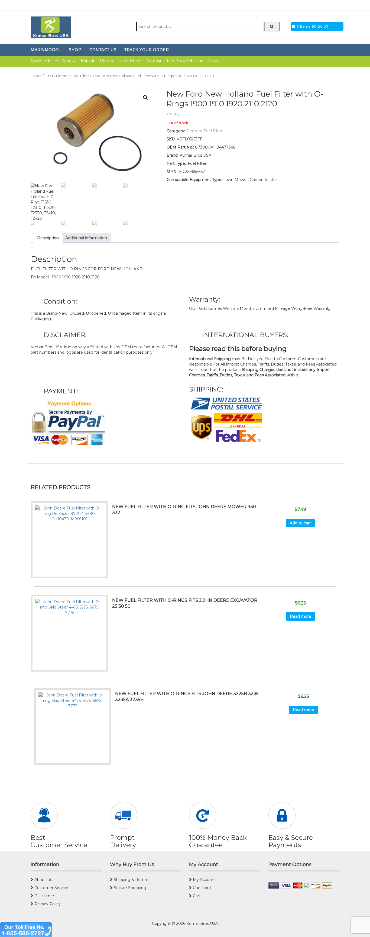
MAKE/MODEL (46, 49)
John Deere (130, 60)
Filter (48, 76)
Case (213, 60)
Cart (196, 895)
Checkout (201, 887)
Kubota (68, 60)
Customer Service (50, 887)
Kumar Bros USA (201, 923)
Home (36, 76)
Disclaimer (43, 895)
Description (48, 237)
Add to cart (300, 523)
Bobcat (88, 60)
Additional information (86, 237)
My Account (204, 879)
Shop (75, 49)
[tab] (48, 238)
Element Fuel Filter (72, 76)
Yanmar (154, 60)
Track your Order (146, 49)
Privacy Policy (47, 904)
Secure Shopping (129, 887)
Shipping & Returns (131, 879)
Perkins (107, 60)
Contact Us (102, 49)
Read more (300, 616)
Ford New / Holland (185, 60)
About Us (42, 879)
